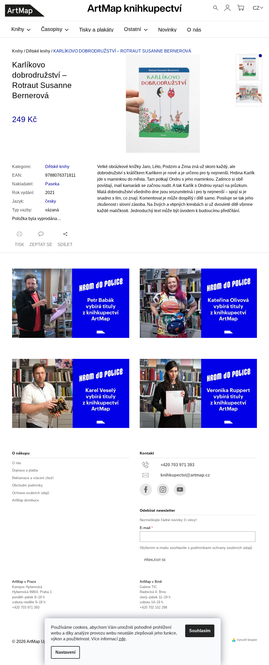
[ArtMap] (24, 10)
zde (122, 639)
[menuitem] (21, 30)
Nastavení (65, 652)
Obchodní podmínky (27, 485)
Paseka (52, 184)
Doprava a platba (25, 470)
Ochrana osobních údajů (30, 493)
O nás (16, 463)
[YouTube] (180, 490)
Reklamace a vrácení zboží (33, 478)
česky (50, 201)
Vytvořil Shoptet (247, 639)
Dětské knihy (57, 166)
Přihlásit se (155, 560)
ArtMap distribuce (25, 500)
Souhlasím (199, 631)
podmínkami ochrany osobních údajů (221, 548)
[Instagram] (163, 490)
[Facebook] (146, 490)
